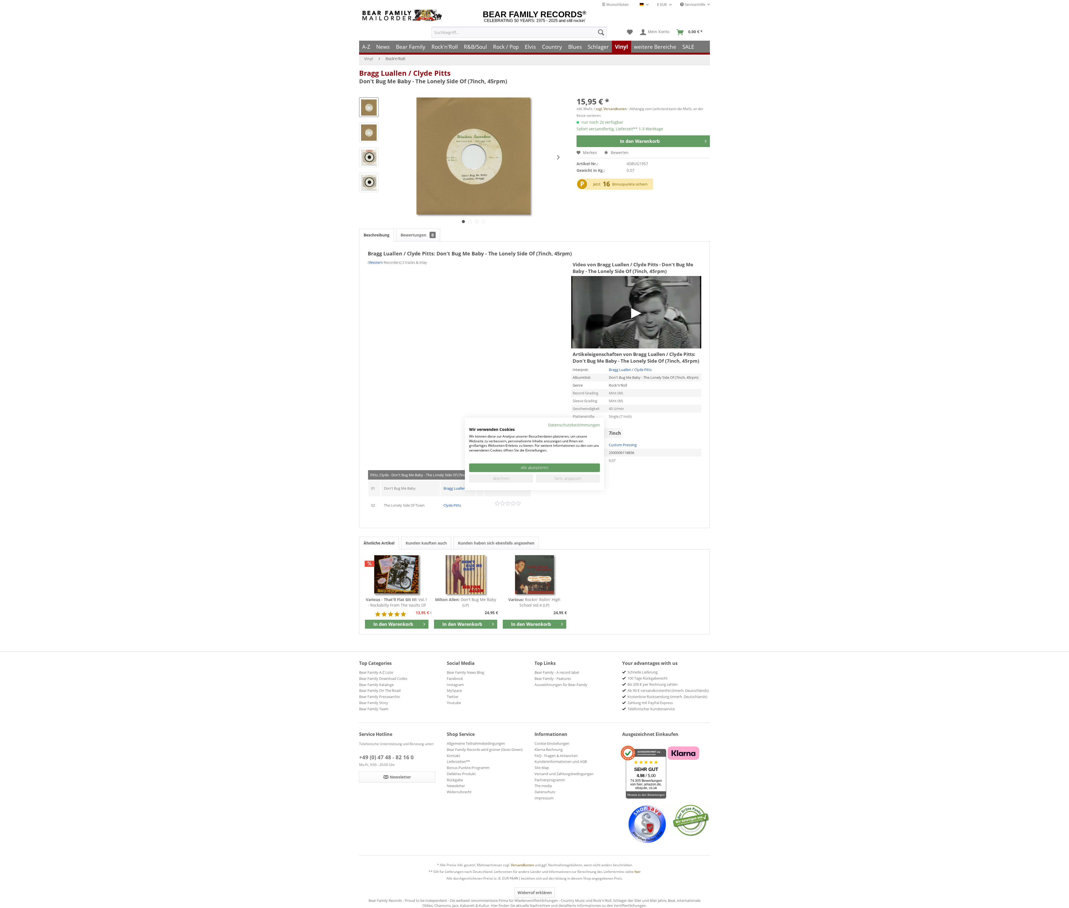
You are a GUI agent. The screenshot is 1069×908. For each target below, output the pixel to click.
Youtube (454, 702)
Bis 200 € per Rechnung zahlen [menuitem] (652, 684)
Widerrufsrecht (459, 791)
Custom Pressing (623, 444)
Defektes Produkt (461, 773)
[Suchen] (601, 32)
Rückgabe (455, 779)
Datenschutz (544, 791)
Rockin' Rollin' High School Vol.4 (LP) (534, 602)
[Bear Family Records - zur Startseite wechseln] (403, 15)
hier (637, 871)
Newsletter (456, 785)
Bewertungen (417, 235)
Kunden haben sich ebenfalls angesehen (496, 543)
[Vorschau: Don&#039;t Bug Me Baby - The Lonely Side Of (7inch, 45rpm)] (369, 107)
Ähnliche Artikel (379, 543)
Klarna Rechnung (548, 749)
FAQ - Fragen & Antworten (556, 755)
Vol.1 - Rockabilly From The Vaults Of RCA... (396, 602)
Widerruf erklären (535, 892)
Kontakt (453, 755)
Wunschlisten (617, 4)
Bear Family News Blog (465, 672)
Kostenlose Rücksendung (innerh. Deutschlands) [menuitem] (667, 696)
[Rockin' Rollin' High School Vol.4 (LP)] (534, 574)
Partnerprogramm (549, 779)
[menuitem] (519, 32)
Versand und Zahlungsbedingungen (564, 773)
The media (543, 785)
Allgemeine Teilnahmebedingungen (476, 743)
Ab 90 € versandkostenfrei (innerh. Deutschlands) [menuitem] (668, 690)
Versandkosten (522, 865)
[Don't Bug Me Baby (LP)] (465, 574)
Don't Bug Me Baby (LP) (465, 602)
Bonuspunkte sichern (630, 184)
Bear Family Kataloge (376, 684)
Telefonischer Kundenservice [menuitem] (651, 708)
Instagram (455, 684)
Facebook (455, 678)
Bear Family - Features (552, 678)
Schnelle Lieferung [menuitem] (642, 672)
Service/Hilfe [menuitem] (695, 4)
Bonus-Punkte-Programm (468, 767)
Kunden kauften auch (426, 543)
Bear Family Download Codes (383, 678)
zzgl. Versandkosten (611, 108)
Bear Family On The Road (380, 690)
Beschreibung (376, 235)
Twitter (453, 696)
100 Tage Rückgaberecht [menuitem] (647, 678)
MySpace (454, 690)
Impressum (543, 797)
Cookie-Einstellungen (551, 743)
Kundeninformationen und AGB (560, 761)
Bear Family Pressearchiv (379, 696)
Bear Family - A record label (556, 672)
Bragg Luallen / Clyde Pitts (404, 73)
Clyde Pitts (452, 505)
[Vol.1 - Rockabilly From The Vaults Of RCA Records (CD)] (396, 574)
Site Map (541, 767)
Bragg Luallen (454, 488)
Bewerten (619, 152)
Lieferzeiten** (458, 761)
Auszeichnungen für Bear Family (560, 684)
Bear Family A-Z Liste (376, 672)
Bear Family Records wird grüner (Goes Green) (485, 749)
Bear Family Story (373, 702)
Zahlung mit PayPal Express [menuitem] (650, 702)
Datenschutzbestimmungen (574, 425)
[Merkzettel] (630, 32)
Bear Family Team (373, 708)
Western (376, 262)
